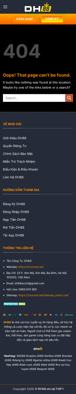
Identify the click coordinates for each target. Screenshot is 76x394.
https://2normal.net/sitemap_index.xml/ (44, 295)
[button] (5, 7)
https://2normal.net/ (31, 266)
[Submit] (69, 98)
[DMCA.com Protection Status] (15, 303)
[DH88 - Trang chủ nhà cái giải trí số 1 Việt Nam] (38, 7)
